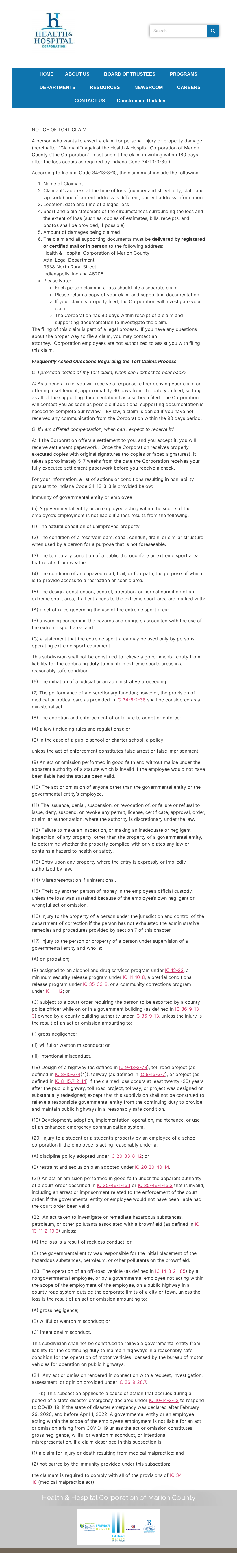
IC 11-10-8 (134, 977)
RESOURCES (105, 87)
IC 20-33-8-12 (126, 1156)
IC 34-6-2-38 (131, 700)
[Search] (213, 31)
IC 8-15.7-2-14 (70, 1081)
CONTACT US (90, 100)
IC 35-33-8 (95, 984)
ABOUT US (77, 74)
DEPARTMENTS (57, 87)
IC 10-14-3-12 (164, 1400)
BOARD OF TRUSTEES (129, 74)
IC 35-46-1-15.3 (155, 1185)
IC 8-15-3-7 (152, 1074)
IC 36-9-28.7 (132, 1382)
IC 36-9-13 (147, 1016)
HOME (46, 74)
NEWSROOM (148, 87)
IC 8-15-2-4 (67, 1074)
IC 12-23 (174, 970)
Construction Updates (141, 100)
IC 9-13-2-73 (133, 1067)
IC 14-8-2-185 (170, 1271)
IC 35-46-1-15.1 (113, 1185)
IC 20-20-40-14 (152, 1167)
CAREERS (189, 87)
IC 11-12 (54, 991)
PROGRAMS (183, 74)
